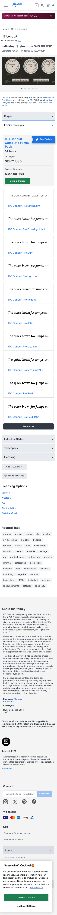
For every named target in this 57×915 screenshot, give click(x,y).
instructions (35, 563)
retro (27, 545)
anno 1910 (40, 586)
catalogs (27, 586)
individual (33, 580)
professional (34, 557)
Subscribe (44, 793)
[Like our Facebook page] (35, 801)
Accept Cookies (26, 897)
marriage (43, 551)
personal (45, 580)
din (37, 534)
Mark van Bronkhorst (12, 700)
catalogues (20, 563)
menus (19, 551)
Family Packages (14, 125)
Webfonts (6, 497)
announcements (11, 586)
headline (7, 568)
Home (4, 28)
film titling (8, 574)
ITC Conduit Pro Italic (20, 323)
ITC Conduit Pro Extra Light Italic (27, 229)
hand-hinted (9, 580)
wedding (48, 557)
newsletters (40, 545)
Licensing (10, 457)
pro (4, 557)
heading (37, 540)
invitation (7, 551)
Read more (7, 768)
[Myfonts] (16, 6)
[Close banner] (51, 15)
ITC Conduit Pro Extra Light (24, 206)
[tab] (21, 88)
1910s (22, 580)
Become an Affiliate (13, 839)
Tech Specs (11, 448)
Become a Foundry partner (16, 833)
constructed (30, 568)
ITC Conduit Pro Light (20, 253)
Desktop (6, 492)
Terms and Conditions (14, 857)
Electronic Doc (9, 508)
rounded (7, 545)
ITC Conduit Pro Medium (22, 346)
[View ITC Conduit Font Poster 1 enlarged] (28, 71)
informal (7, 563)
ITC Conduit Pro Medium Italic (25, 370)
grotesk (7, 534)
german (18, 534)
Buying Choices (17, 180)
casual (18, 545)
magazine (21, 574)
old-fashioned (17, 557)
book (18, 568)
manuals (34, 574)
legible (29, 534)
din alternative (10, 540)
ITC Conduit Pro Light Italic (23, 276)
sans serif (45, 568)
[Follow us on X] (16, 801)
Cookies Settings (26, 905)
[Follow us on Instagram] (6, 801)
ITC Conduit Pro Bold (20, 393)
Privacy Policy (36, 887)
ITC (11, 28)
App (4, 503)
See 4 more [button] (28, 426)
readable (30, 551)
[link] (48, 5)
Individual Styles (14, 439)
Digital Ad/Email (9, 513)
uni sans (25, 540)
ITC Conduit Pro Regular (22, 299)
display (46, 534)
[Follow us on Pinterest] (25, 801)
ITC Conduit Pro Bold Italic (23, 417)
